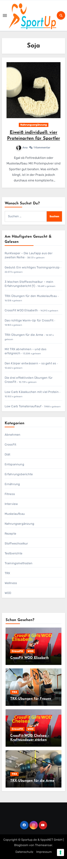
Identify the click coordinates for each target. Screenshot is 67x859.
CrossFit (10, 444)
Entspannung (14, 464)
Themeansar (43, 845)
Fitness (10, 494)
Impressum (44, 852)
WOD (8, 593)
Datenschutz (24, 852)
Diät (7, 454)
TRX (7, 573)
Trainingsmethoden (18, 563)
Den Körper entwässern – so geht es (30, 363)
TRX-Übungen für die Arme (24, 335)
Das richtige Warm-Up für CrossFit (29, 320)
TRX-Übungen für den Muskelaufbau (31, 296)
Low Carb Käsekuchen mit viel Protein (32, 392)
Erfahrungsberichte (19, 474)
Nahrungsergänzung (33, 124)
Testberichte (13, 553)
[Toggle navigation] (5, 15)
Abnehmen (12, 434)
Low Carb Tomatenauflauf (23, 406)
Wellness (11, 583)
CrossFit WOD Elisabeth (21, 310)
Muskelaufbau (15, 514)
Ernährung (12, 484)
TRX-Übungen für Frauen (30, 699)
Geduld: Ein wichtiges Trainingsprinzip (32, 267)
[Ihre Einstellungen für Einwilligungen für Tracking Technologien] (60, 852)
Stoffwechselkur (16, 543)
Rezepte (10, 533)
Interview (11, 504)
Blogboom (21, 845)
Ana (25, 147)
